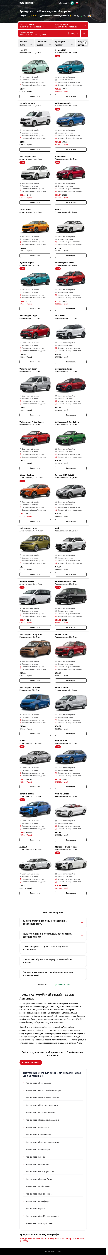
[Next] (85, 43)
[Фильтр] (84, 33)
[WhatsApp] (72, 3)
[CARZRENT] (28, 3)
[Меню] (86, 3)
